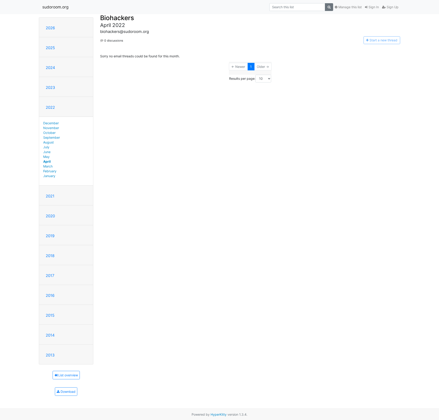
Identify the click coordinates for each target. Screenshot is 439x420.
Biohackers (117, 18)
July (46, 147)
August (48, 142)
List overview (67, 375)
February (49, 171)
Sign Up (392, 7)
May (46, 157)
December (51, 123)
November (51, 128)
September (51, 137)
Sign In (373, 7)
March (48, 166)
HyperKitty (219, 414)
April (47, 161)
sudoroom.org (55, 7)
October (49, 133)
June (47, 152)
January (49, 176)
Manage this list (349, 7)
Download (67, 391)
